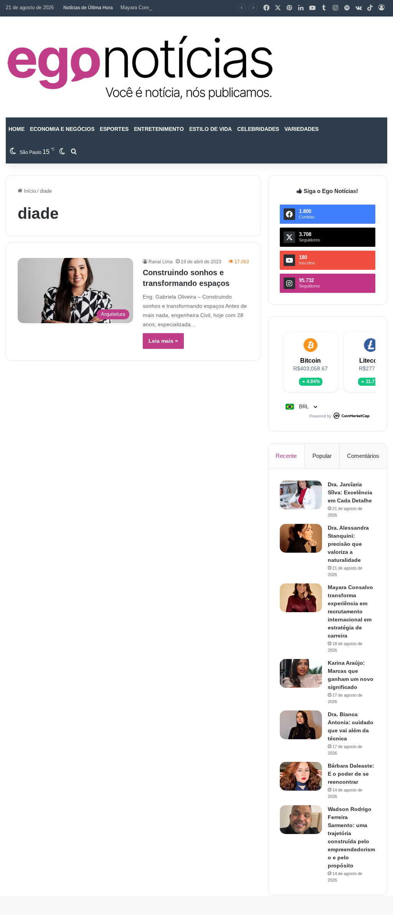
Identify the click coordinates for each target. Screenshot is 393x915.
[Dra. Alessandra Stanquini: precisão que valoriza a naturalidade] (301, 538)
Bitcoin (310, 360)
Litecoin (371, 360)
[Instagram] (335, 8)
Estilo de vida (210, 129)
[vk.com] (358, 8)
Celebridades (258, 129)
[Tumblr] (324, 8)
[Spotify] (347, 8)
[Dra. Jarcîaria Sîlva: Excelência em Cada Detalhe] (301, 495)
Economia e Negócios (62, 129)
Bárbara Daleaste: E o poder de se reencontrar (351, 774)
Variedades (301, 129)
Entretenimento (159, 129)
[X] (278, 8)
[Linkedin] (301, 8)
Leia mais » (163, 341)
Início (29, 191)
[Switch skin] (62, 152)
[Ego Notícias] (140, 67)
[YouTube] (312, 8)
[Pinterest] (289, 8)
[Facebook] (266, 8)
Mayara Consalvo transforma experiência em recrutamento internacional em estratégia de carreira (350, 611)
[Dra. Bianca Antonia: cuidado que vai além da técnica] (301, 724)
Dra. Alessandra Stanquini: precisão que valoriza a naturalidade (348, 544)
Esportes (114, 129)
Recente (286, 456)
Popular (322, 456)
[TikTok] (370, 8)
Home (16, 129)
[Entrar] (381, 8)
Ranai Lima (161, 261)
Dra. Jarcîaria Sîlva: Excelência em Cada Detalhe (350, 492)
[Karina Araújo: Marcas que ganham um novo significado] (301, 673)
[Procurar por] (73, 152)
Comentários (363, 456)
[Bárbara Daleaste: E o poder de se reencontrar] (301, 776)
